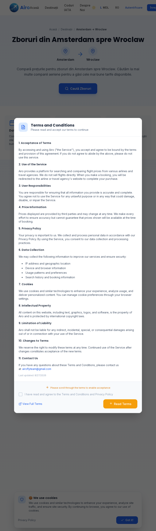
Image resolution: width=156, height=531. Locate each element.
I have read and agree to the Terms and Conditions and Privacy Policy (69, 394)
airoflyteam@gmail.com (36, 368)
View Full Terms (32, 403)
